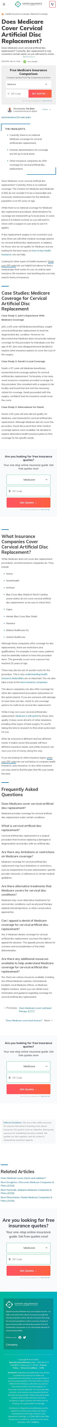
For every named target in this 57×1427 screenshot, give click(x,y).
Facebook (19, 1337)
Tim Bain (30, 108)
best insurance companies (33, 682)
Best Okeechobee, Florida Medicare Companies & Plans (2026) (26, 1199)
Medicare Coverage (39, 14)
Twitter (24, 1337)
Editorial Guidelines (13, 1122)
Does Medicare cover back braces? (24, 1020)
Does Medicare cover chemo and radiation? (23, 1178)
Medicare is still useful (26, 715)
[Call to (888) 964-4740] (52, 4)
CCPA (41, 1368)
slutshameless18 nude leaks (16, 117)
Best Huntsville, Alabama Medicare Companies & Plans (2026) (26, 1191)
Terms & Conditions (28, 1368)
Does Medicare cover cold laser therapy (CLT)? (35, 1009)
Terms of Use (47, 101)
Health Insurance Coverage (17, 14)
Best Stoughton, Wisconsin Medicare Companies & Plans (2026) (27, 1184)
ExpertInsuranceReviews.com (22, 1362)
